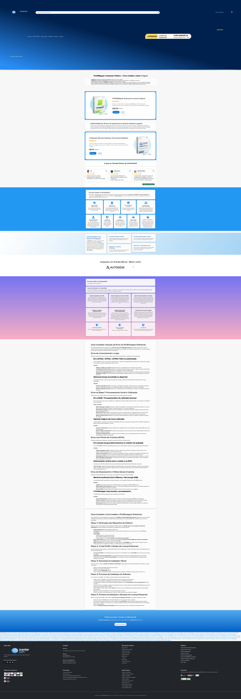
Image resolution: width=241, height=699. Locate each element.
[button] (86, 176)
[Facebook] (7, 662)
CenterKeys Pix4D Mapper (216, 632)
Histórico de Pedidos (126, 652)
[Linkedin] (12, 662)
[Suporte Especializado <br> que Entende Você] (93, 217)
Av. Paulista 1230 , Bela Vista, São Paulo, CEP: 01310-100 (74, 650)
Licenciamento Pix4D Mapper (193, 635)
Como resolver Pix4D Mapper (76, 634)
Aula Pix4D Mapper (154, 632)
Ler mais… (6, 656)
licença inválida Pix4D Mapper (141, 635)
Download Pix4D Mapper (19, 635)
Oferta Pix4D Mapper (75, 637)
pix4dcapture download (39, 638)
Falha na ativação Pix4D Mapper (55, 635)
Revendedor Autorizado (97, 327)
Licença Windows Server (127, 687)
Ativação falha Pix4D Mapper (88, 632)
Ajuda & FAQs (124, 647)
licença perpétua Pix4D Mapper (156, 635)
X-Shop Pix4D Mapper (166, 640)
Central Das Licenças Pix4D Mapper (230, 632)
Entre (217, 12)
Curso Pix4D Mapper (220, 634)
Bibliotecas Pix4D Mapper (177, 632)
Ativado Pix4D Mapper (111, 632)
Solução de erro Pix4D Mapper (17, 640)
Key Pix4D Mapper (108, 635)
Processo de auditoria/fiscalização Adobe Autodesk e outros (75, 677)
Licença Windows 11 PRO (127, 685)
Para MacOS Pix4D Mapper (143, 637)
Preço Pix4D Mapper (134, 638)
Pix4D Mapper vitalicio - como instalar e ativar (17, 638)
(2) (118, 101)
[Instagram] (5, 662)
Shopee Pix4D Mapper (221, 638)
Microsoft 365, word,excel (127, 684)
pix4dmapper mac (115, 638)
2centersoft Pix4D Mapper (11, 632)
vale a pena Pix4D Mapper (105, 640)
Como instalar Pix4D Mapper (63, 634)
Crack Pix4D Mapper (178, 634)
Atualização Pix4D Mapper (133, 632)
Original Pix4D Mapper (121, 637)
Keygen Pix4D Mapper (118, 635)
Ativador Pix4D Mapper (121, 632)
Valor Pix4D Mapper (115, 640)
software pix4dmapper (5, 640)
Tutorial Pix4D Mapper (94, 640)
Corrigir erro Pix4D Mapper (167, 634)
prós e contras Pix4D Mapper (157, 638)
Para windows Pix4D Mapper (156, 637)
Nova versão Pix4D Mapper (64, 637)
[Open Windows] (53, 36)
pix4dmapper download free (79, 638)
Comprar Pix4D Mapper (155, 634)
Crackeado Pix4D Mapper (189, 634)
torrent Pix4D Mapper (62, 640)
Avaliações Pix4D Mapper (165, 632)
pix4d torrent (30, 638)
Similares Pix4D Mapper (231, 638)
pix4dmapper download (67, 638)
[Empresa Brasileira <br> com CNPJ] (128, 203)
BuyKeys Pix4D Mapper (189, 632)
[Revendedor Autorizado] (97, 325)
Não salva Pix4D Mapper (39, 637)
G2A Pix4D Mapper (67, 635)
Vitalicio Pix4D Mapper (155, 640)
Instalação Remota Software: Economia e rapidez (108, 138)
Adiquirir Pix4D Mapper (23, 632)
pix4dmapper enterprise (91, 638)
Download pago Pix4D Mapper (7, 635)
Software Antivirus (125, 679)
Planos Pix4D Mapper (124, 638)
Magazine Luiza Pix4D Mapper (207, 635)
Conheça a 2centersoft (67, 672)
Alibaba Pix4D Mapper (54, 632)
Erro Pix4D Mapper (42, 635)
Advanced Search (125, 654)
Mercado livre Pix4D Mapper (220, 635)
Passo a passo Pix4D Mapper (184, 637)
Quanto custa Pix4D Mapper (184, 638)
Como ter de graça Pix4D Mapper (90, 634)
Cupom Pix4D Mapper (210, 634)
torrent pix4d (54, 640)
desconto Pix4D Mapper (230, 634)
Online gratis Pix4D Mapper (100, 637)
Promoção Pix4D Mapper (145, 638)
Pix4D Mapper (216, 637)
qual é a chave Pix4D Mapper (171, 638)
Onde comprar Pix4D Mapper (86, 637)
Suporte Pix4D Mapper (46, 640)
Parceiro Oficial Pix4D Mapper (170, 637)
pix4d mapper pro (233, 637)
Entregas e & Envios (126, 651)
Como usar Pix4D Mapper (104, 634)
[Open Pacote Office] (47, 36)
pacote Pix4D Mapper (132, 637)
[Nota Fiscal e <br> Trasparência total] (112, 203)
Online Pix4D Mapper (111, 637)
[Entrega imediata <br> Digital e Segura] (94, 203)
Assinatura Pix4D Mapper (75, 632)
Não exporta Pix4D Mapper (15, 637)
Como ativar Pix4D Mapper (35, 634)
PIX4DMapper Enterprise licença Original (128, 98)
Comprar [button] (116, 112)
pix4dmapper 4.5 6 (49, 638)
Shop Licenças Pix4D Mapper (208, 638)
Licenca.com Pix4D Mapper (180, 635)
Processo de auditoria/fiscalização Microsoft (71, 675)
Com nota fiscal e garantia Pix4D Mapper (19, 634)
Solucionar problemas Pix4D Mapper (32, 640)
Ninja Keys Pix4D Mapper (51, 637)
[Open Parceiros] (32, 36)
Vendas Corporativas (126, 661)
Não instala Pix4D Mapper (28, 637)
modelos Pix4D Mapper (232, 635)
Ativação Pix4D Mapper (100, 632)
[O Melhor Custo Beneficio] (147, 217)
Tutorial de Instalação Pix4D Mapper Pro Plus (78, 640)
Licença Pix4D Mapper (168, 635)
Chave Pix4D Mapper (5, 634)
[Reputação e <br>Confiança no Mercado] (120, 217)
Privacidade (124, 663)
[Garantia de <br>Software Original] (107, 217)
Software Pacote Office (126, 672)
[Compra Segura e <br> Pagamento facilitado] (146, 203)
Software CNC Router (126, 675)
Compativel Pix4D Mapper (144, 634)
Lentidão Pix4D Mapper (129, 635)
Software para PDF (125, 682)
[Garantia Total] (143, 325)
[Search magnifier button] (158, 12)
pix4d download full (208, 637)
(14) (95, 140)
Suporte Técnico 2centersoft (127, 680)
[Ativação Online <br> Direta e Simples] (133, 217)
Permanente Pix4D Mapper (197, 637)
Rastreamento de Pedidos (127, 649)
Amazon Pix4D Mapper (64, 632)
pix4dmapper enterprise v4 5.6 (104, 638)
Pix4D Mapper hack (224, 637)
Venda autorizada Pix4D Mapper (128, 640)
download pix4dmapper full (32, 635)
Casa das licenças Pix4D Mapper (202, 632)
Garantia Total (143, 327)
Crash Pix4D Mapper (200, 634)
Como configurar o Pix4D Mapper (48, 634)
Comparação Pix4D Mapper (117, 634)
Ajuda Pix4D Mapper (33, 632)
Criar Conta (221, 12)
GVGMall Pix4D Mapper (77, 635)
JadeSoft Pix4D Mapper (88, 635)
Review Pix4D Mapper (196, 638)
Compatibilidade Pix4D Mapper (131, 634)
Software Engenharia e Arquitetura (129, 677)
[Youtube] (10, 662)
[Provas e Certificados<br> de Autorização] (120, 325)
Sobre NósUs (124, 659)
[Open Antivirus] (58, 36)
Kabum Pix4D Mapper (99, 635)
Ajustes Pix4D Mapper (43, 632)
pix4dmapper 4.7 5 (57, 638)
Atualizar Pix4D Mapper (144, 632)
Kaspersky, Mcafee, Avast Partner (69, 679)
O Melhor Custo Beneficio (148, 219)
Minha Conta (124, 656)
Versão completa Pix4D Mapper (143, 640)
